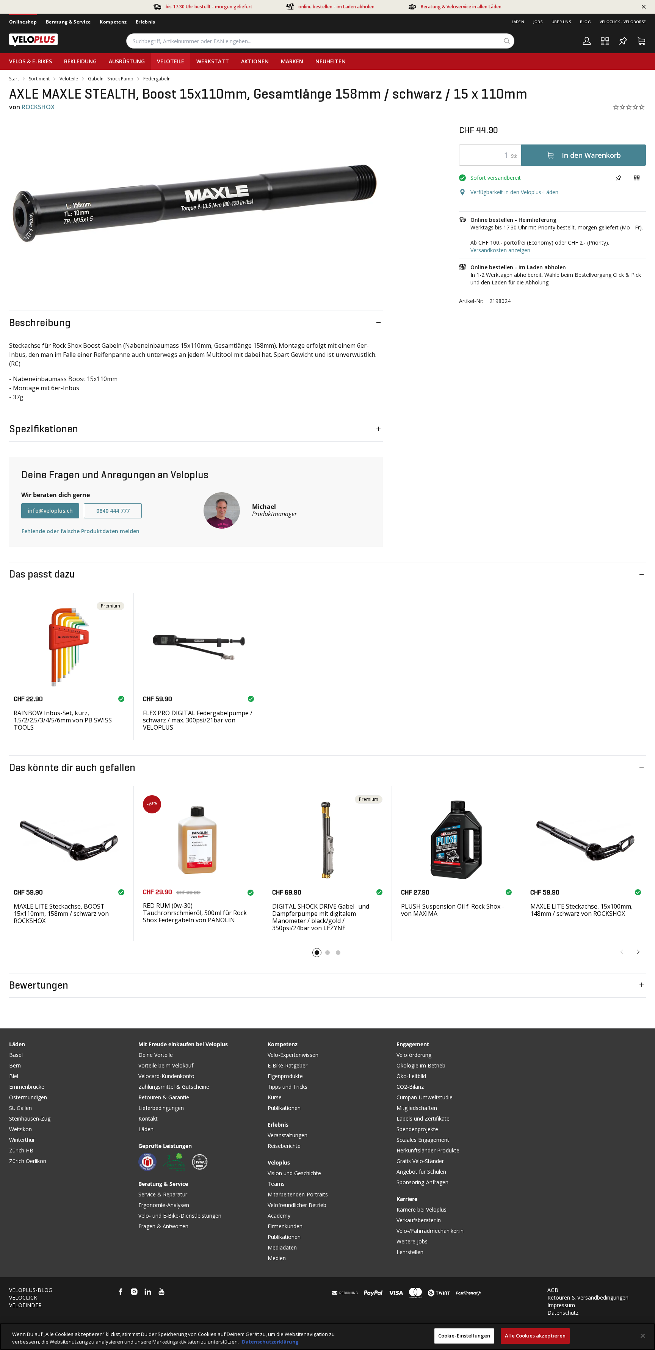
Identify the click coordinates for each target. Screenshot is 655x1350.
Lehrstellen (409, 1252)
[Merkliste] (623, 41)
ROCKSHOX (38, 107)
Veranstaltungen (287, 1135)
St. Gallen (20, 1107)
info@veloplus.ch (50, 510)
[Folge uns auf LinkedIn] (148, 1291)
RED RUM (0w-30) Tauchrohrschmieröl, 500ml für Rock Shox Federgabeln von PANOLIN (195, 912)
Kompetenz (113, 22)
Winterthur (22, 1139)
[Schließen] (643, 1335)
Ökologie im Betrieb (420, 1065)
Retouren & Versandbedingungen (587, 1297)
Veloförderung (413, 1054)
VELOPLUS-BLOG (30, 1289)
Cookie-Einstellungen (464, 1335)
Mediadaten (282, 1247)
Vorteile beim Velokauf (165, 1065)
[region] (327, 1336)
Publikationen (284, 1107)
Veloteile (170, 61)
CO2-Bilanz (410, 1086)
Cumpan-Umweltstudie (424, 1097)
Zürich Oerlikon (27, 1161)
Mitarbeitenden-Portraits (298, 1194)
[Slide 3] (338, 952)
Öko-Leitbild (411, 1076)
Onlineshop (23, 22)
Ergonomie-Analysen (163, 1205)
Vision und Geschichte (294, 1173)
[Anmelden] (587, 41)
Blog (585, 21)
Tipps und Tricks (287, 1086)
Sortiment (39, 79)
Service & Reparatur (162, 1194)
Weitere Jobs (412, 1241)
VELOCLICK (23, 1297)
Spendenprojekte (417, 1129)
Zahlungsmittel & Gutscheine (173, 1086)
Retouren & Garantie (163, 1097)
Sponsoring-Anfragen (422, 1182)
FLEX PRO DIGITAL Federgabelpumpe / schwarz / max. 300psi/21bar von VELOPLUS (197, 720)
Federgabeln (157, 79)
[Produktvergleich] (605, 41)
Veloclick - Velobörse (623, 21)
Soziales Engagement (422, 1139)
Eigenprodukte (285, 1076)
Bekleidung (80, 61)
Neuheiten (330, 61)
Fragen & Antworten (163, 1226)
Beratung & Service (68, 22)
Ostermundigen (28, 1097)
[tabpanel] (196, 205)
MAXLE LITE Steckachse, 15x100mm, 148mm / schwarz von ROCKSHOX (581, 910)
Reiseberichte (284, 1145)
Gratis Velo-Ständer (420, 1161)
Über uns (561, 21)
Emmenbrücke (26, 1086)
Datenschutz (562, 1312)
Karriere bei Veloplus (421, 1209)
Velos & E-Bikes (30, 61)
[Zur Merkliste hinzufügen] (619, 177)
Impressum (561, 1305)
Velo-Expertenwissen (293, 1054)
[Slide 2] (327, 952)
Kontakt (148, 1118)
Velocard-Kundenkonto (166, 1076)
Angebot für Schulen (421, 1171)
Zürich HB (21, 1150)
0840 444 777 (113, 510)
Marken (292, 61)
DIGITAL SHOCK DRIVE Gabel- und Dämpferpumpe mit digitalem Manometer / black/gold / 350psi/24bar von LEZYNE (320, 917)
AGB (552, 1289)
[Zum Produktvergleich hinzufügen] (637, 177)
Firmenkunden (285, 1226)
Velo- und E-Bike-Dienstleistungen (179, 1215)
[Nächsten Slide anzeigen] (638, 951)
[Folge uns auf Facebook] (120, 1291)
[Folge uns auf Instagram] (134, 1291)
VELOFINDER (25, 1305)
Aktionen (255, 61)
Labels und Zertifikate (423, 1118)
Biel (13, 1076)
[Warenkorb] (641, 41)
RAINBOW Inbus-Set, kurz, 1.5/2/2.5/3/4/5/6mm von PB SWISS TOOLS (63, 720)
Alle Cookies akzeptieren (535, 1335)
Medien (277, 1258)
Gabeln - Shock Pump (110, 79)
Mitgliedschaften (416, 1107)
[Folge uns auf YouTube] (161, 1291)
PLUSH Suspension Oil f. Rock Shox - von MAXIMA (452, 910)
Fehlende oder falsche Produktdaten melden (80, 531)
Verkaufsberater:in (418, 1220)
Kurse (275, 1097)
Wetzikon (20, 1129)
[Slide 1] (317, 952)
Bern (15, 1065)
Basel (16, 1054)
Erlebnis (145, 22)
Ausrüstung (127, 61)
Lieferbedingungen (161, 1107)
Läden (518, 21)
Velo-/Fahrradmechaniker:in (430, 1230)
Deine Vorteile (155, 1054)
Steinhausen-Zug (29, 1118)
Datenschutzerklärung (270, 1341)
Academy (279, 1215)
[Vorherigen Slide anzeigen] (621, 951)
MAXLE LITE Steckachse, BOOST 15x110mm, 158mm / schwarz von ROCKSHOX (61, 913)
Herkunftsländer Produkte (427, 1150)
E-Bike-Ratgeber (287, 1065)
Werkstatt (212, 61)
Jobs (537, 21)
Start (14, 79)
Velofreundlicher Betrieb (297, 1205)
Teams (276, 1183)
